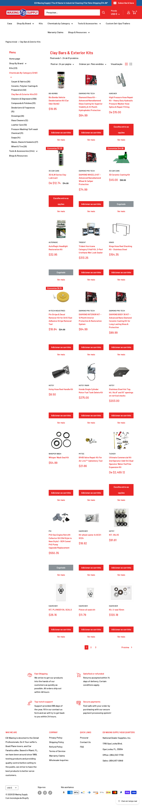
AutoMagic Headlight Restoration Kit (58, 248)
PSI (50, 531)
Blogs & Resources (77, 32)
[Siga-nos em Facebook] (40, 793)
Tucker (112, 454)
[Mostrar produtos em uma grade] (126, 64)
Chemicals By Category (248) (23, 72)
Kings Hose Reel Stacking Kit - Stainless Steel (120, 248)
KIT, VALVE (114, 535)
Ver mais (61, 139)
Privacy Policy (55, 737)
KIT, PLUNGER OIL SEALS (60, 609)
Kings (111, 242)
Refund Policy (56, 746)
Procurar (84, 737)
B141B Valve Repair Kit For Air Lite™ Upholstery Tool (90, 459)
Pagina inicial (11, 42)
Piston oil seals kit (87, 609)
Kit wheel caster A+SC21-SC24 (90, 536)
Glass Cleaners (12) (19, 120)
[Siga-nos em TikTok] (50, 793)
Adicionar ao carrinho (61, 132)
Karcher (113, 93)
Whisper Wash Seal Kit (59, 457)
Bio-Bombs (53, 93)
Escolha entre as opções (121, 129)
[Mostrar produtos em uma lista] (131, 64)
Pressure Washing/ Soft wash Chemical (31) (24, 131)
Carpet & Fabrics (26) (20, 81)
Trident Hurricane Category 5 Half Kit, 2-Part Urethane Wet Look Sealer (91, 249)
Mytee (81, 454)
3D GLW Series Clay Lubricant (57, 176)
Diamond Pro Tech (87, 93)
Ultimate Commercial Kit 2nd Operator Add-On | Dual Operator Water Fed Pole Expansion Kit (121, 462)
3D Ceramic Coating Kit (119, 174)
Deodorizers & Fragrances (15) (23, 109)
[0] (134, 12)
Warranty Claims (55, 32)
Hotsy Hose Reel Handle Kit (61, 389)
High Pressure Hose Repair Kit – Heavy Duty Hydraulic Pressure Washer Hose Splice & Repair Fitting (121, 102)
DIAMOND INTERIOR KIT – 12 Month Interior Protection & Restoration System (90, 319)
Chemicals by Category (59, 23)
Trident (82, 242)
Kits (41, 23)
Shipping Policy (56, 742)
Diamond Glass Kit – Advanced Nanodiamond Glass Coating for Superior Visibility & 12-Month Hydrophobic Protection (90, 103)
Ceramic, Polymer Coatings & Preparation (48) (24, 88)
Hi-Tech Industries (57, 311)
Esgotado (121, 204)
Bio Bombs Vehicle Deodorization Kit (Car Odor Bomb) (59, 100)
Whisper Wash (55, 454)
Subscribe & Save (126, 3)
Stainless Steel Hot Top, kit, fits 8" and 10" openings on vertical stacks (121, 392)
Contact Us (85, 742)
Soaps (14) (15, 137)
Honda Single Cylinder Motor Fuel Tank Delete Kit (91, 391)
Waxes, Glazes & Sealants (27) (24, 142)
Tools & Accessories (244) (22, 151)
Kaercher (83, 531)
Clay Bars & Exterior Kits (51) (24, 94)
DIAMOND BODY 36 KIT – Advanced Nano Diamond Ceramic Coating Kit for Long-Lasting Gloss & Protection (120, 321)
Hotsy (51, 385)
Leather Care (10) (19, 125)
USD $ (9, 787)
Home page (14, 58)
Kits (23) (13, 68)
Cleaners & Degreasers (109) (23, 98)
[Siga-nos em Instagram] (45, 793)
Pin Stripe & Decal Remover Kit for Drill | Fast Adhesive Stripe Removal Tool (60, 319)
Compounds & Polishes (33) (23, 103)
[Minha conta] (128, 12)
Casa (9, 23)
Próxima (125, 647)
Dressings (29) (17, 116)
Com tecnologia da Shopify (17, 798)
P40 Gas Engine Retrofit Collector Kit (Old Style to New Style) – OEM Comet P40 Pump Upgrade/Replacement (60, 541)
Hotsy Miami (84, 385)
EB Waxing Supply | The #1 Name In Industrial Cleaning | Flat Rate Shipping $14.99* (71, 3)
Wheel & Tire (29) (19, 146)
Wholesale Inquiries (58, 760)
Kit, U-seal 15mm (116, 609)
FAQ (82, 746)
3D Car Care (54, 171)
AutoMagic (53, 242)
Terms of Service (57, 751)
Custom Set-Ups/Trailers (118, 23)
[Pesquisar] (103, 12)
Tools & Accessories (88, 23)
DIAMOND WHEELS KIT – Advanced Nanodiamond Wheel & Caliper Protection (90, 179)
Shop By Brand (24, 23)
